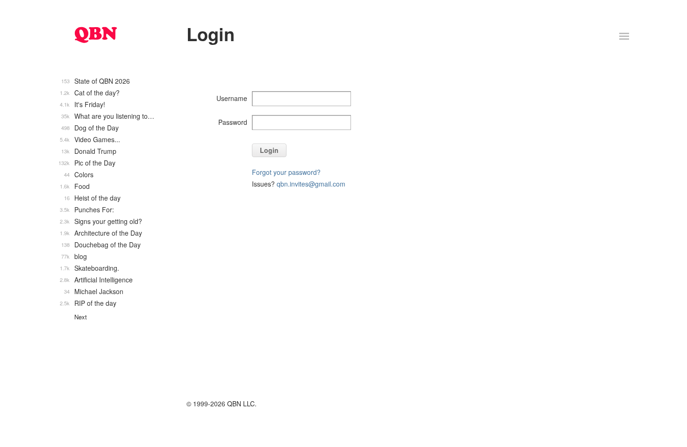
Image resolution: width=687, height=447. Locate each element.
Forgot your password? (286, 172)
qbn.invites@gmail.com (311, 183)
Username (231, 98)
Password (232, 122)
